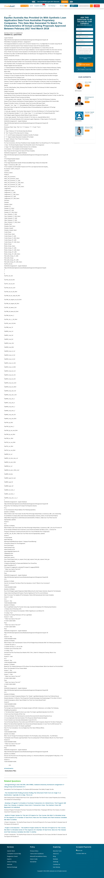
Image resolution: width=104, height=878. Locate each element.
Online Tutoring (11, 862)
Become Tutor (57, 851)
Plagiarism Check (12, 856)
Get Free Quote (84, 65)
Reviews (62, 5)
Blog (54, 856)
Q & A (31, 5)
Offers (97, 5)
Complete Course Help (14, 853)
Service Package (12, 867)
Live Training (51, 5)
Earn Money (56, 867)
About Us (56, 853)
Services (9, 864)
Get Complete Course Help (84, 69)
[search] (91, 5)
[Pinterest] (78, 856)
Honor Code (33, 859)
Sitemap (55, 862)
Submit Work (24, 5)
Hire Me (87, 85)
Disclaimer (33, 862)
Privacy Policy (34, 851)
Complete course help (40, 5)
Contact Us (56, 864)
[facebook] (76, 856)
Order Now (64, 1)
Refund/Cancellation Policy (38, 856)
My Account (74, 5)
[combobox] (78, 36)
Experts (9, 859)
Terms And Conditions (37, 853)
